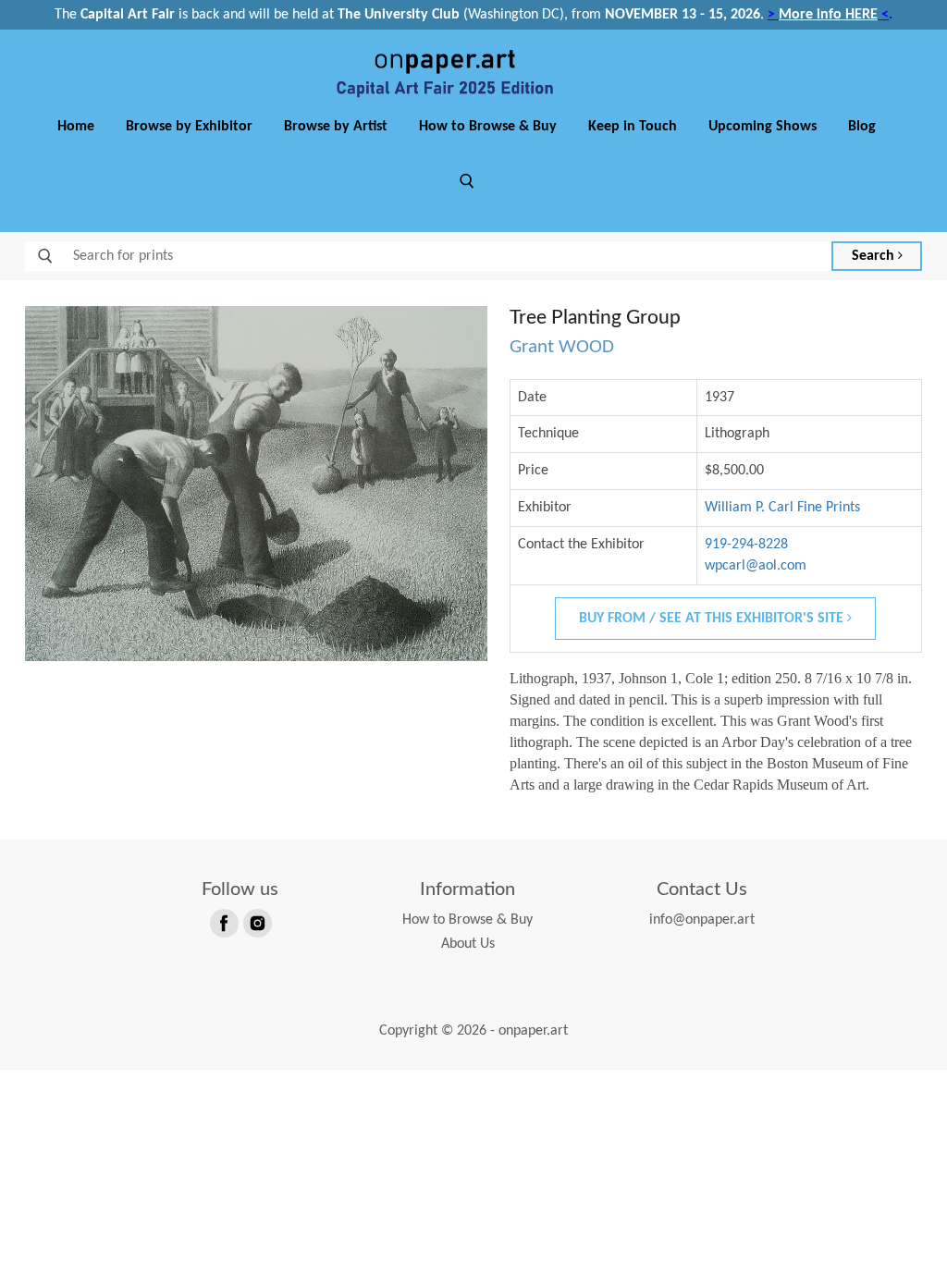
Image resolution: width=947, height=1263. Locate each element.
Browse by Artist (335, 126)
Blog (862, 126)
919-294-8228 (746, 544)
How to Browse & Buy (488, 126)
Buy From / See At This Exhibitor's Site (713, 618)
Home (75, 126)
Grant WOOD (562, 347)
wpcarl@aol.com (755, 565)
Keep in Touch (632, 126)
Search (875, 256)
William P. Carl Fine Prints (782, 507)
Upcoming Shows (762, 126)
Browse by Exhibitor (189, 126)
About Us (468, 944)
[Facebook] (223, 921)
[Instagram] (256, 921)
